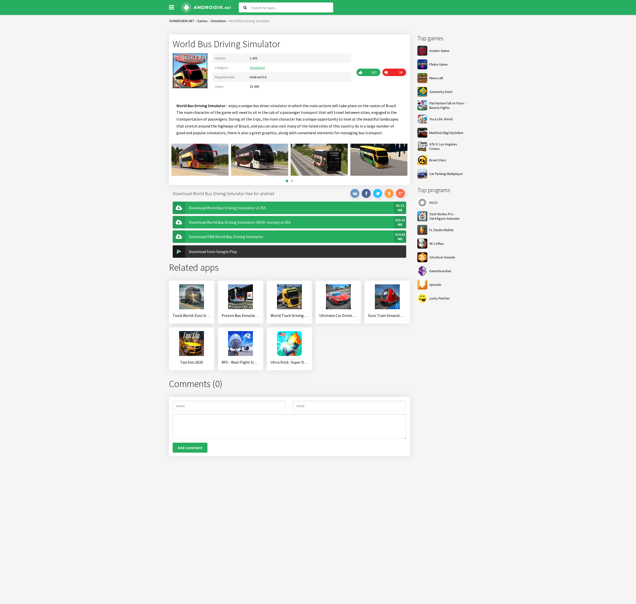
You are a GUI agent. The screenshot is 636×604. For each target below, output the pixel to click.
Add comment (190, 447)
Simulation (257, 67)
